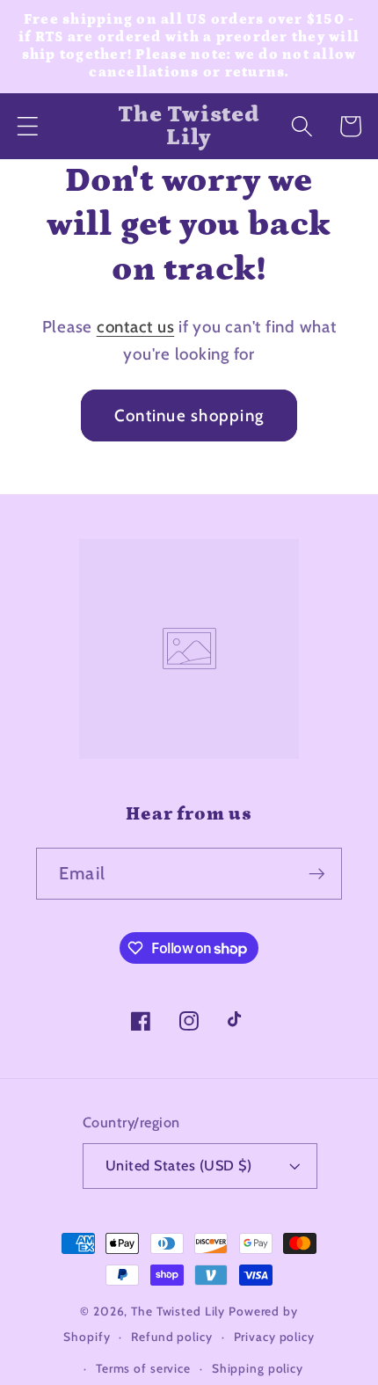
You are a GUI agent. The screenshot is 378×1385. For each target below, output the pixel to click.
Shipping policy (257, 1368)
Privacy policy (274, 1337)
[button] (28, 126)
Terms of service (143, 1368)
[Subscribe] (317, 873)
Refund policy (171, 1337)
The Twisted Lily (178, 1311)
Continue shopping (189, 415)
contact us (136, 327)
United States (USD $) (178, 1165)
